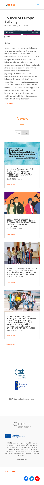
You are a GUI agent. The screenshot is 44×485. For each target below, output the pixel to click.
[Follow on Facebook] (26, 478)
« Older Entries (9, 344)
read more (11, 184)
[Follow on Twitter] (31, 478)
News (26, 26)
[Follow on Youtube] (37, 478)
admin (9, 26)
